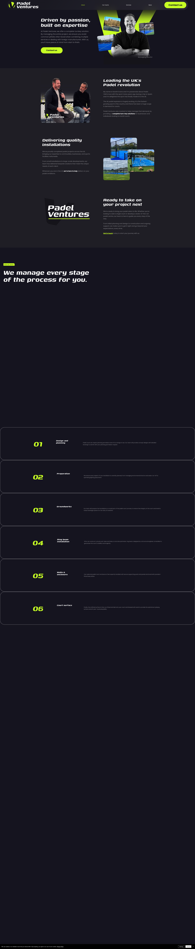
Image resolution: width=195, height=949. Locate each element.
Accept (188, 946)
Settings (181, 946)
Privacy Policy (60, 946)
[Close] (193, 946)
